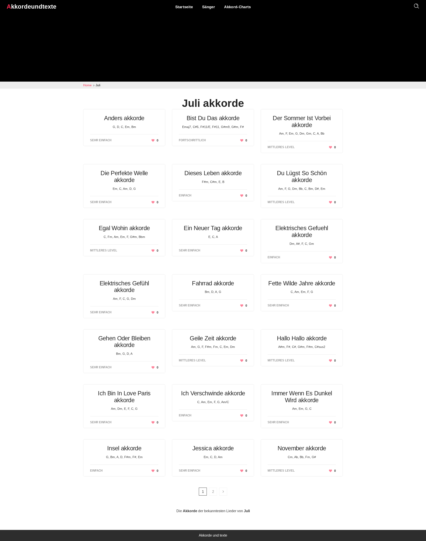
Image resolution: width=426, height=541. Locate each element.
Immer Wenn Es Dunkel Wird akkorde (301, 397)
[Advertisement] (213, 48)
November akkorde (302, 448)
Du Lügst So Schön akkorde (302, 176)
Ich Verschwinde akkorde (213, 393)
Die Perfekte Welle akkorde (124, 176)
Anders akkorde (124, 118)
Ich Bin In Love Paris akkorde (124, 397)
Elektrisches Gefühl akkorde (124, 287)
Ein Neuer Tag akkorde (213, 228)
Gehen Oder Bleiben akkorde (124, 342)
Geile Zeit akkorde (213, 338)
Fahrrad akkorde (213, 283)
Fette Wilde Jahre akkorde (301, 283)
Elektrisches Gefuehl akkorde (301, 231)
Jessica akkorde (213, 448)
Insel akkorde (124, 448)
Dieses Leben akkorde (213, 173)
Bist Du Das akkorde (213, 118)
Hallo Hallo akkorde (302, 338)
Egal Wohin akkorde (124, 228)
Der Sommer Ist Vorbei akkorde (302, 121)
